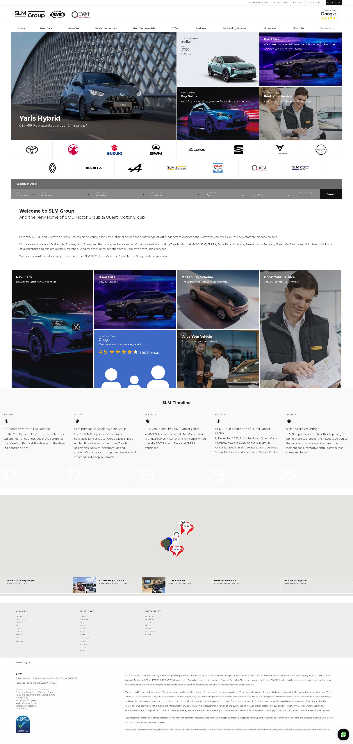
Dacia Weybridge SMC (296, 580)
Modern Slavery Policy (26, 703)
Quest (83, 650)
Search (331, 194)
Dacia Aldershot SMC (226, 580)
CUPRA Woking (176, 580)
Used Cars (87, 611)
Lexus (83, 629)
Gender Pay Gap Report (26, 700)
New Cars (22, 611)
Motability (153, 611)
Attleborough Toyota (111, 580)
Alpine (19, 641)
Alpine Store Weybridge (20, 580)
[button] (187, 529)
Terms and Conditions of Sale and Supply (35, 692)
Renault (20, 635)
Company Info (25, 662)
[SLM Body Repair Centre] (300, 168)
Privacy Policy (22, 697)
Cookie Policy (22, 708)
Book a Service (316, 2)
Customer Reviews (259, 2)
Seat (18, 629)
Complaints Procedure (26, 706)
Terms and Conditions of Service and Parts (35, 695)
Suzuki (19, 622)
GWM (18, 625)
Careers (298, 2)
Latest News (281, 2)
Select (84, 647)
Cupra (19, 632)
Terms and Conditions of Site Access (32, 689)
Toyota (20, 616)
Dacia (19, 638)
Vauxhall (21, 619)
